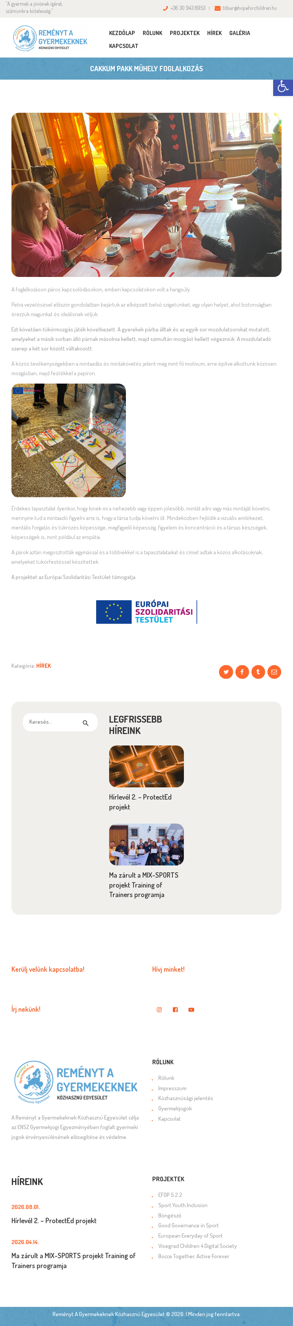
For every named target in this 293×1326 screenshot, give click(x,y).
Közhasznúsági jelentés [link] (185, 1098)
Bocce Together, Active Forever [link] (193, 1256)
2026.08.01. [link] (25, 1207)
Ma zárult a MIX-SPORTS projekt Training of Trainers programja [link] (144, 884)
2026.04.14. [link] (25, 1242)
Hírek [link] (43, 665)
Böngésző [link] (169, 1215)
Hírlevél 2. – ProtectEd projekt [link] (140, 801)
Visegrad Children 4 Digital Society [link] (197, 1245)
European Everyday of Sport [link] (190, 1235)
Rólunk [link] (166, 1077)
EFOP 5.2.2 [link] (170, 1194)
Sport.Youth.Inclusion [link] (183, 1205)
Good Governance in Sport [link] (188, 1225)
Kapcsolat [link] (169, 1118)
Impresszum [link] (172, 1088)
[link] (283, 86)
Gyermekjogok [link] (175, 1108)
